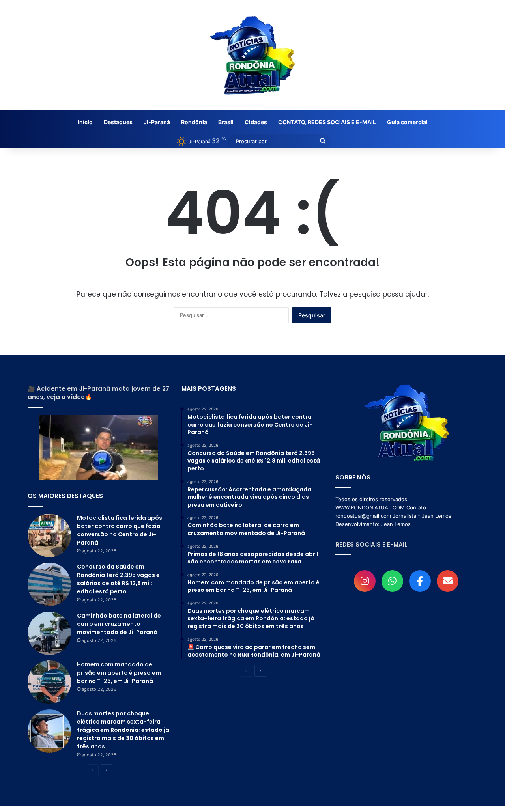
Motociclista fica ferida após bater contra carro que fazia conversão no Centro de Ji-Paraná (119, 530)
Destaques (118, 122)
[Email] (447, 581)
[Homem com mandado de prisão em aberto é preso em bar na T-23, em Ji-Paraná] (49, 682)
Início (85, 122)
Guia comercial (407, 122)
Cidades (256, 122)
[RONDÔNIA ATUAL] (252, 55)
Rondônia (194, 122)
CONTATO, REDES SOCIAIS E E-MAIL (327, 122)
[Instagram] (365, 581)
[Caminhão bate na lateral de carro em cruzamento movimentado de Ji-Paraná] (49, 633)
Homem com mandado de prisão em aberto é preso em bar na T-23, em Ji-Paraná (119, 672)
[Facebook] (420, 581)
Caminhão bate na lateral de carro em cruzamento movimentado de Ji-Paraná (119, 624)
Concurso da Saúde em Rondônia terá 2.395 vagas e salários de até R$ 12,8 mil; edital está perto (118, 579)
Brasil (226, 122)
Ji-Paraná (157, 122)
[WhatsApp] (392, 581)
